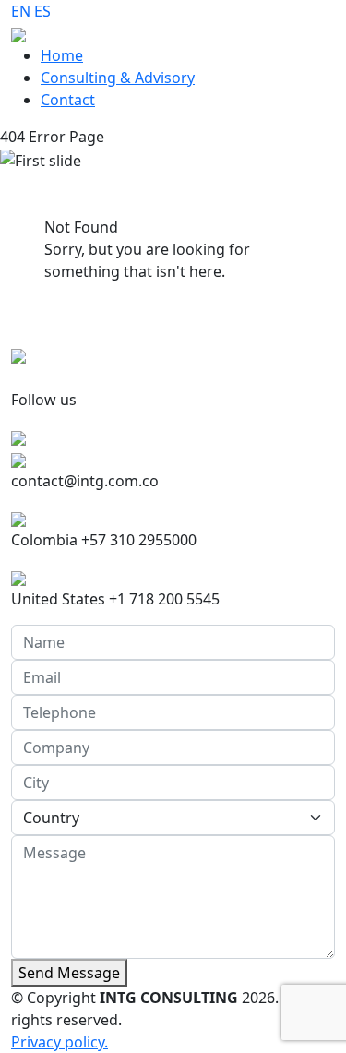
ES (42, 11)
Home (62, 55)
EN (20, 11)
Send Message (69, 973)
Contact (68, 100)
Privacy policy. (59, 1042)
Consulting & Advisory (118, 77)
